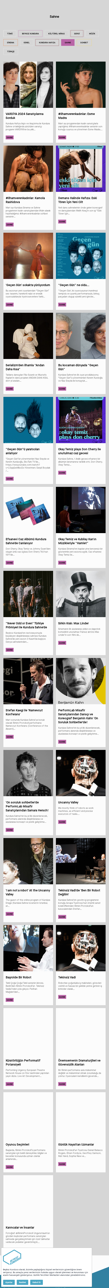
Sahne (68, 42)
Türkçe (10, 51)
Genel (27, 42)
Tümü (10, 33)
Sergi (77, 33)
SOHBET (84, 42)
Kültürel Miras (56, 33)
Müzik (92, 33)
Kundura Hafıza (47, 42)
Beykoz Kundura (30, 33)
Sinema (10, 42)
